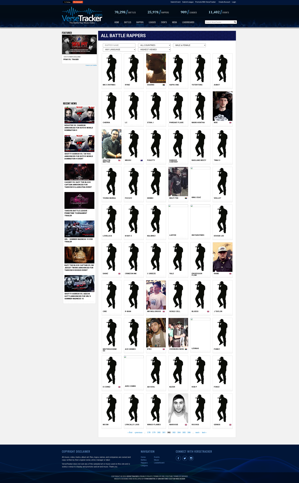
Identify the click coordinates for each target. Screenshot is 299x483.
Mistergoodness (110, 350)
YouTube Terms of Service (177, 476)
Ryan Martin (149, 479)
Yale (171, 274)
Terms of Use (158, 476)
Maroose (173, 425)
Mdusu (128, 160)
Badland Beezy (199, 160)
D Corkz (106, 387)
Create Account (224, 2)
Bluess (195, 311)
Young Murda (109, 198)
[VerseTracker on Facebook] (179, 460)
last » (204, 432)
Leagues (152, 22)
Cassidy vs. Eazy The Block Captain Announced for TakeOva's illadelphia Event (78, 184)
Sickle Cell (174, 311)
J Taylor (218, 311)
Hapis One (174, 85)
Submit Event (176, 2)
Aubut (217, 85)
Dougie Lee (219, 236)
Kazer (172, 387)
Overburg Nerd (176, 349)
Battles (127, 22)
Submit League (188, 2)
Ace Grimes (130, 349)
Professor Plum (197, 274)
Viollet (217, 198)
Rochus (195, 425)
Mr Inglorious (154, 311)
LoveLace (107, 236)
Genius (217, 425)
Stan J (150, 122)
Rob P (194, 387)
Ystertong (197, 85)
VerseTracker (132, 476)
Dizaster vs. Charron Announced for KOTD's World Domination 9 (78, 127)
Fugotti (151, 160)
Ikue (216, 122)
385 (184, 432)
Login (234, 2)
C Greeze (151, 274)
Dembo (150, 198)
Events (164, 22)
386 (189, 432)
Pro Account (78, 2)
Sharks (150, 85)
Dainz (105, 274)
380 (158, 432)
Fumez (217, 349)
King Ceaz (196, 197)
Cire (105, 311)
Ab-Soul (151, 387)
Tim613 (217, 160)
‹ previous (138, 432)
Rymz (127, 85)
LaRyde (172, 235)
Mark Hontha (198, 122)
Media (174, 22)
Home (116, 22)
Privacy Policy (146, 476)
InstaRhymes (198, 235)
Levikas (195, 348)
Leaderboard (159, 463)
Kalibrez (151, 236)
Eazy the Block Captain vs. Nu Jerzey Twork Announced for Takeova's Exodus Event (79, 267)
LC (126, 122)
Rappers (140, 22)
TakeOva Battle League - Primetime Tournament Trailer (76, 213)
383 (174, 432)
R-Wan (128, 311)
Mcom (105, 425)
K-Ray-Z (128, 236)
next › (198, 432)
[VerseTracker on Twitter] (185, 460)
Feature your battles (91, 65)
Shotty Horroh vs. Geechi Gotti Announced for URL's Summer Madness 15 (77, 296)
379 (153, 432)
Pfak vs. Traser (71, 59)
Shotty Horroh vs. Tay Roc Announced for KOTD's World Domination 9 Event (78, 156)
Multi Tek (173, 198)
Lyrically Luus (132, 425)
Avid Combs (130, 386)
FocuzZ (128, 198)
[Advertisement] (80, 83)
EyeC (149, 349)
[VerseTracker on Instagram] (192, 460)
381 (164, 432)
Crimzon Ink (130, 274)
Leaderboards (188, 22)
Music (156, 460)
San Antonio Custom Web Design (171, 479)
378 (148, 432)
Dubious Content (173, 161)
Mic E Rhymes (109, 85)
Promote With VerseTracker (205, 2)
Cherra (106, 122)
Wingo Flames (154, 425)
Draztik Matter (106, 161)
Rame (216, 274)
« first (130, 432)
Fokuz (217, 387)
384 (179, 432)
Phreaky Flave (176, 122)
